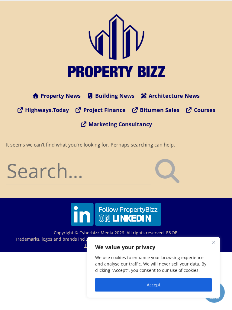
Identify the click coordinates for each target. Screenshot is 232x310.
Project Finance (104, 110)
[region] (153, 267)
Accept (153, 285)
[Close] (213, 242)
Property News (60, 95)
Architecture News (173, 95)
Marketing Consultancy (119, 124)
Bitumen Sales (158, 110)
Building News (114, 95)
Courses (203, 110)
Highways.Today (46, 110)
